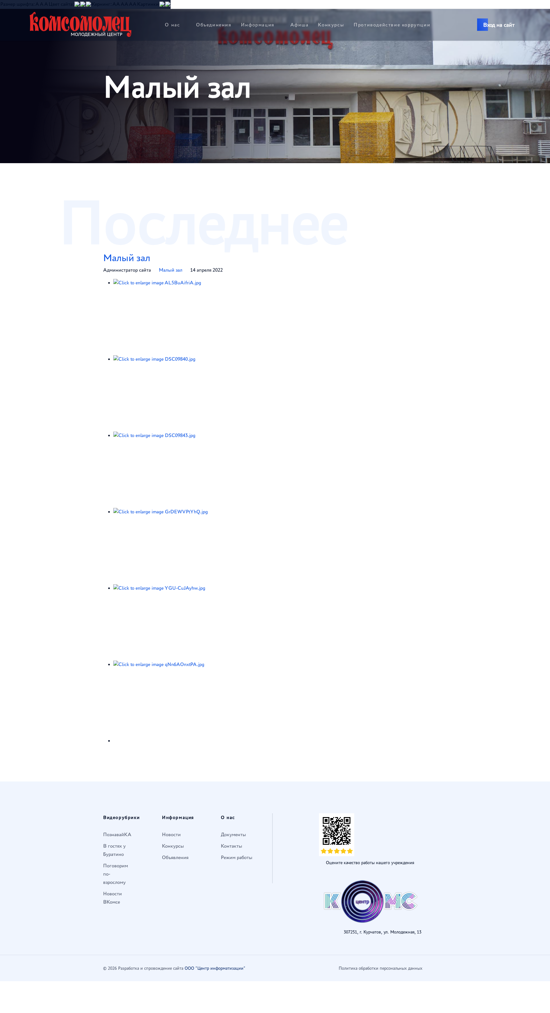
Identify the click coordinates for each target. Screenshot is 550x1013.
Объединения (213, 24)
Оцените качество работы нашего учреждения (370, 862)
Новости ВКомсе (112, 898)
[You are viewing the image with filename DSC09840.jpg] (206, 393)
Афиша (299, 24)
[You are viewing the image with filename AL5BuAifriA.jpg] (206, 317)
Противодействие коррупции (392, 24)
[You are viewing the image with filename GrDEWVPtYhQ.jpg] (206, 546)
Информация (257, 24)
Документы (233, 834)
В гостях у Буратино (114, 850)
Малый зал (126, 257)
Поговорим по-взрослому (115, 874)
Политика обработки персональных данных (380, 968)
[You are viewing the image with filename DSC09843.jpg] (206, 470)
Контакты (231, 846)
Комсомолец (80, 24)
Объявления (175, 857)
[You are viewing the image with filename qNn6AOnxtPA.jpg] (206, 699)
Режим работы (236, 857)
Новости (171, 834)
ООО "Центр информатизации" (215, 968)
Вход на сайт (499, 25)
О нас (172, 24)
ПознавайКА (117, 834)
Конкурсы (331, 24)
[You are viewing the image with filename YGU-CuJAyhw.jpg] (206, 622)
